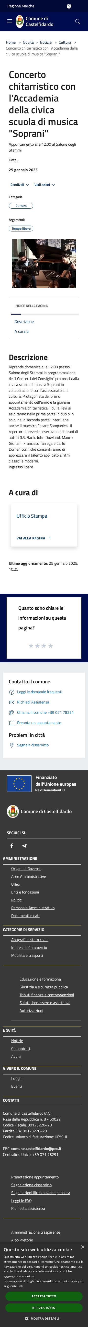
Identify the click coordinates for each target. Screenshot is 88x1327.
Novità (28, 42)
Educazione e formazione (40, 979)
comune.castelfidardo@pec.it (36, 1148)
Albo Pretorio (22, 1240)
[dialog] (44, 1284)
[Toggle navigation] (10, 21)
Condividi (18, 184)
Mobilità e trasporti (27, 955)
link (20, 1286)
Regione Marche (20, 6)
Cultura (65, 42)
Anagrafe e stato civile (29, 940)
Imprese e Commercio (29, 947)
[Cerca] (78, 22)
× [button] (82, 1247)
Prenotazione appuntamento (35, 1177)
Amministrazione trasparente (35, 1232)
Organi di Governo (26, 868)
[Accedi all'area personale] (69, 6)
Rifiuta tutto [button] (43, 1308)
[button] (44, 1318)
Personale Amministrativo (33, 908)
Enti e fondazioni (25, 892)
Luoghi (16, 1078)
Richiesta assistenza (28, 1208)
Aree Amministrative (28, 876)
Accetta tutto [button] (44, 1296)
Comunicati (20, 1048)
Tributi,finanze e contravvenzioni (47, 995)
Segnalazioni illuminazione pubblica (40, 1193)
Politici (16, 900)
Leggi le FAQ (21, 1200)
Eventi (16, 1086)
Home (11, 42)
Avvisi (16, 1056)
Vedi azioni (42, 184)
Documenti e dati (25, 916)
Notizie (46, 42)
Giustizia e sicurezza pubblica (44, 987)
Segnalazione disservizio (31, 1185)
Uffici (15, 884)
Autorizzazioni (31, 1010)
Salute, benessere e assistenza (45, 1003)
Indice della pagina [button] (31, 305)
